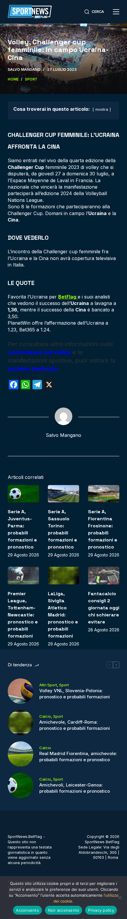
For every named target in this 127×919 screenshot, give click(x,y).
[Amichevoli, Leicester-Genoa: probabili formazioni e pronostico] (20, 785)
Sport (64, 684)
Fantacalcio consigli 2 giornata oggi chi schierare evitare (103, 608)
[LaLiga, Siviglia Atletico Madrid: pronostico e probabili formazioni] (63, 575)
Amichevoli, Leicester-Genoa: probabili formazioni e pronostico (74, 788)
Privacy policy (101, 910)
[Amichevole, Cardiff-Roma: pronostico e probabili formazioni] (20, 722)
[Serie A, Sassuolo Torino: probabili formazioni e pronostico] (63, 494)
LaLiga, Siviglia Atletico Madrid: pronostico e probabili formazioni (63, 615)
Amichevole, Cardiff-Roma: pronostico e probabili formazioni (74, 725)
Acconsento (27, 910)
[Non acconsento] (120, 897)
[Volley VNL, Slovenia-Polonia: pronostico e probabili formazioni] (20, 691)
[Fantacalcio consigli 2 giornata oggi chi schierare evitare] (103, 575)
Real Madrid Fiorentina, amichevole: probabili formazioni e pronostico (78, 756)
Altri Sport (48, 684)
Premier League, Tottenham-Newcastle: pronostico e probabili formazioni (23, 615)
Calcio (45, 716)
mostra (101, 109)
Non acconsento (63, 910)
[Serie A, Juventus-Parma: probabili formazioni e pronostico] (23, 494)
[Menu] (116, 12)
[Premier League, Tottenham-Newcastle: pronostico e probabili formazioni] (23, 575)
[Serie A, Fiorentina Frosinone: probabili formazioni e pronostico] (103, 494)
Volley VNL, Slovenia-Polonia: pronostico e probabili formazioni (74, 694)
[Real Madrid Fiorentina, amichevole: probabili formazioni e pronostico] (20, 754)
